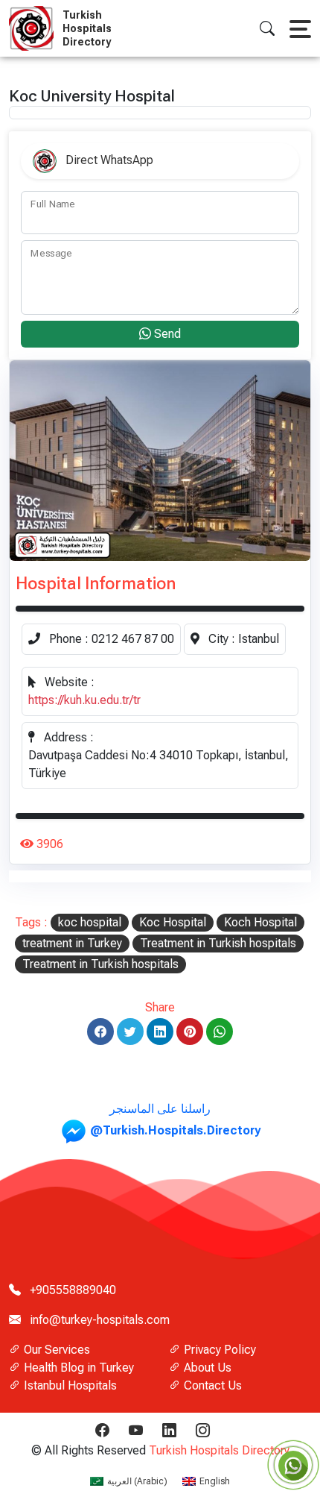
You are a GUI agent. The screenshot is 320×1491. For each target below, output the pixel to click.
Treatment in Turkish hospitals (218, 943)
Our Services (55, 1350)
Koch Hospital (260, 922)
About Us (206, 1367)
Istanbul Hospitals (69, 1385)
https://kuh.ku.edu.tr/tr (84, 700)
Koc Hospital (172, 922)
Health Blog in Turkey (77, 1367)
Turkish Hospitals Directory (219, 1450)
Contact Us (211, 1385)
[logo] (34, 28)
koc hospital (89, 922)
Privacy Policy (218, 1350)
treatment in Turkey (72, 943)
